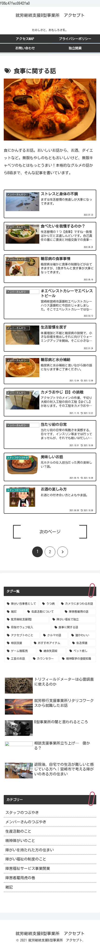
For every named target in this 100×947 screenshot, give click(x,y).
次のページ (50, 532)
